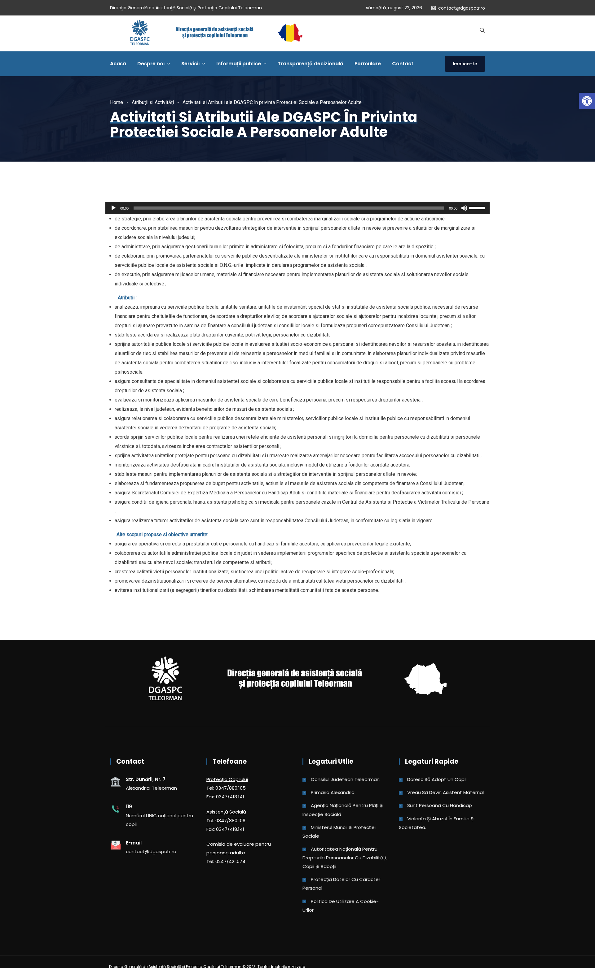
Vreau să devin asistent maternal (445, 792)
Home (116, 102)
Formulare (368, 63)
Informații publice (238, 63)
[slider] (478, 207)
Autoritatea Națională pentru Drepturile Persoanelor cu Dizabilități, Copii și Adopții (344, 858)
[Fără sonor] (464, 208)
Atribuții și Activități (153, 102)
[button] (587, 101)
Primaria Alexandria (333, 792)
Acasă (118, 63)
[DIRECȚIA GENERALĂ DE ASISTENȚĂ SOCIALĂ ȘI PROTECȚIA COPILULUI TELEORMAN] (216, 33)
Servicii (190, 63)
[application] (297, 208)
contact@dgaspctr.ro (461, 8)
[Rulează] (113, 208)
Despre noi (151, 63)
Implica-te (465, 64)
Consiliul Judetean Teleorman (345, 779)
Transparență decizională (310, 63)
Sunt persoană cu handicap (439, 805)
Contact (402, 63)
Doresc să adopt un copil (436, 779)
